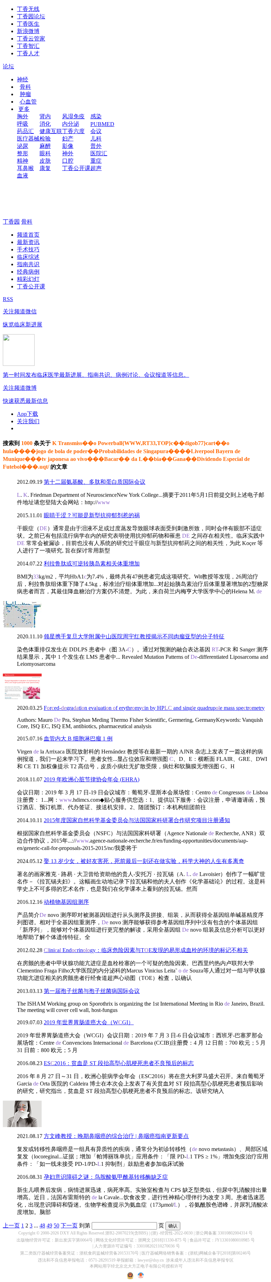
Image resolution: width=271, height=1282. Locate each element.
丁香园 (11, 222)
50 (56, 1225)
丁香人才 (28, 53)
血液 (22, 176)
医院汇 (98, 153)
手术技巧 (28, 249)
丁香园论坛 (31, 16)
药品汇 (25, 131)
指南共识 (28, 264)
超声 (96, 168)
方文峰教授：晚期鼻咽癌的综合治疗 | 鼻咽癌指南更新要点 (116, 1136)
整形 (22, 153)
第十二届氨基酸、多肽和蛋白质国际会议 (94, 482)
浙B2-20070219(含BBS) (126, 1233)
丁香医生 (28, 24)
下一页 (69, 1225)
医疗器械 (28, 139)
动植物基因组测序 (66, 902)
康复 (45, 168)
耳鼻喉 (25, 168)
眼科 (45, 153)
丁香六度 (73, 131)
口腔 (67, 161)
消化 (45, 124)
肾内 (45, 116)
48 (42, 1225)
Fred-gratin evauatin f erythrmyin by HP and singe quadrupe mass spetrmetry (154, 708)
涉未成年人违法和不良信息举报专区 (200, 1260)
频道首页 (28, 235)
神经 (22, 79)
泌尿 (22, 146)
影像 (67, 146)
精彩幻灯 (28, 279)
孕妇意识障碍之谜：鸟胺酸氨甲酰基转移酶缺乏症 (106, 1177)
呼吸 (22, 124)
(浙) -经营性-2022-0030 (172, 1233)
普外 (96, 146)
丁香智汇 (28, 46)
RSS (8, 299)
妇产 (67, 139)
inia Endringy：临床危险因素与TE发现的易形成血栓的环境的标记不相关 (146, 950)
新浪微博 (28, 31)
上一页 (11, 1225)
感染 (96, 116)
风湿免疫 (73, 116)
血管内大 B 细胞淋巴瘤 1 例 (78, 739)
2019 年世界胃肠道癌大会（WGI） (89, 1022)
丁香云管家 (31, 39)
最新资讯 (28, 242)
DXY (65, 1233)
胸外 (22, 116)
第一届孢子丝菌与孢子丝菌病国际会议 (92, 991)
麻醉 (45, 146)
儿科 (96, 139)
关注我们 (28, 421)
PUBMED (102, 124)
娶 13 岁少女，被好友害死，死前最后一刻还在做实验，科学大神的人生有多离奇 (144, 861)
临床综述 (28, 257)
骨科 (25, 87)
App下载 (27, 414)
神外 (67, 153)
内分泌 (70, 124)
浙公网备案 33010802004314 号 (224, 1233)
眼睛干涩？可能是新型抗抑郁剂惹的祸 (92, 515)
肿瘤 (25, 94)
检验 (45, 139)
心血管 (28, 102)
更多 (24, 109)
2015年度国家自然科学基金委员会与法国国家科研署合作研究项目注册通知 (137, 820)
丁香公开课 (76, 168)
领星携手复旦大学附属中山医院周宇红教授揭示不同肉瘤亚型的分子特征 (134, 636)
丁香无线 (28, 9)
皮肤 (45, 161)
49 (49, 1225)
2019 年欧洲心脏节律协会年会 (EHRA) (91, 779)
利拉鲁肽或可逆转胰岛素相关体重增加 (92, 564)
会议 (96, 131)
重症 (96, 161)
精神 (22, 161)
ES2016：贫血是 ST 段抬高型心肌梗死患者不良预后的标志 (119, 1063)
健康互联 (51, 131)
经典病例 (28, 272)
